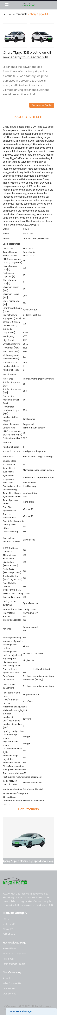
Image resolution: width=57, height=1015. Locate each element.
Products (22, 14)
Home (11, 14)
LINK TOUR (9, 924)
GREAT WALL (10, 934)
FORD (6, 919)
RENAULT (8, 929)
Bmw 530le (9, 948)
